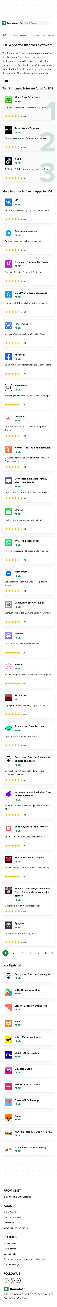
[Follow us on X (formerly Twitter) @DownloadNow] (12, 1280)
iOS (4, 35)
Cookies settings (11, 1264)
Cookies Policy (10, 1254)
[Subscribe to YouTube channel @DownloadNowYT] (18, 1280)
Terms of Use (10, 1248)
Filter (5, 80)
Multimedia (34, 35)
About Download (11, 1212)
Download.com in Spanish (16, 1228)
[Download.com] (9, 23)
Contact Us (9, 1222)
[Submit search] (21, 23)
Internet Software (20, 35)
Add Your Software (12, 1217)
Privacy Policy (10, 1243)
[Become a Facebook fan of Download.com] (6, 1280)
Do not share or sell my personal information (25, 1259)
